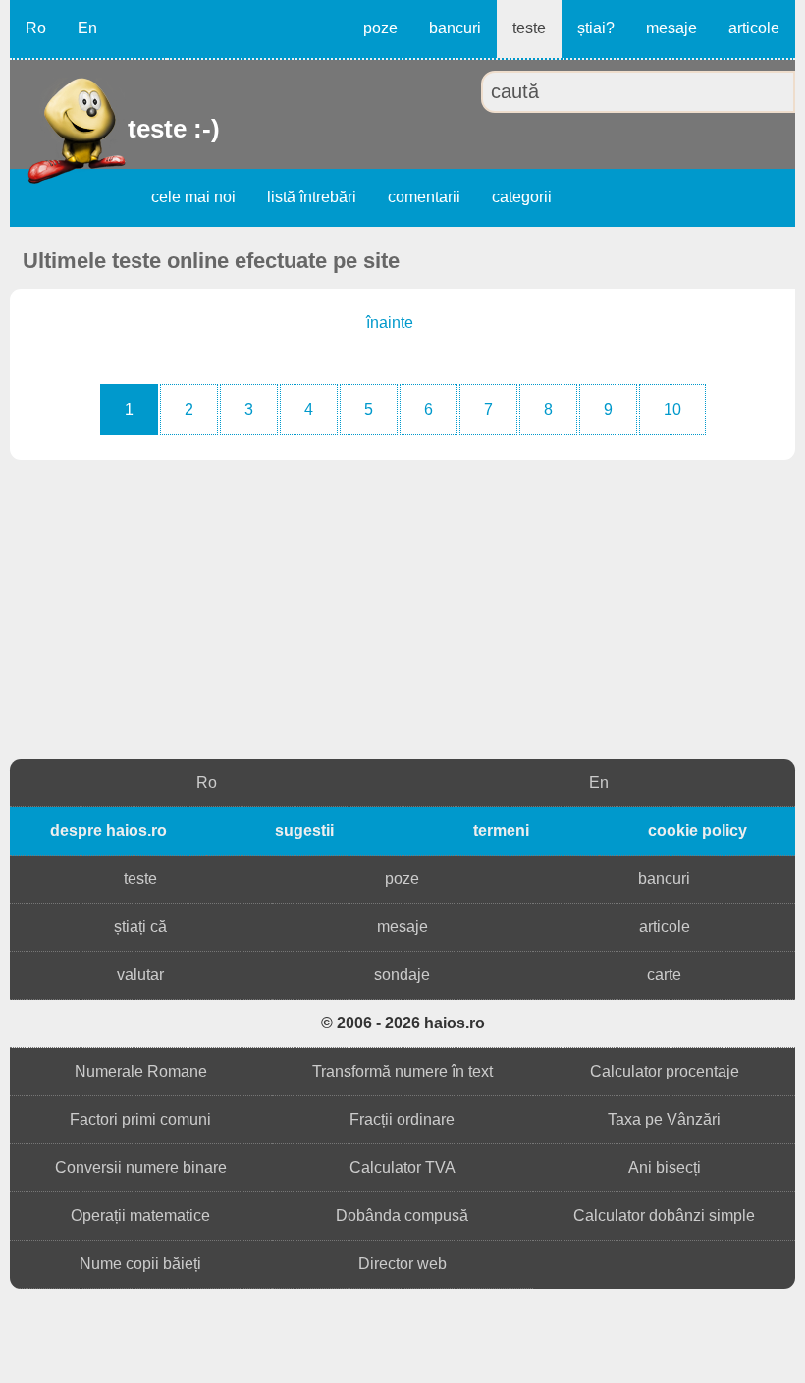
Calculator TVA (402, 1167)
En (87, 28)
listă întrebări (311, 197)
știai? (596, 28)
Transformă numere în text (402, 1071)
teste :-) (130, 128)
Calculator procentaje (664, 1071)
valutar (140, 975)
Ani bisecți (664, 1167)
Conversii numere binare (141, 1167)
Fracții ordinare (402, 1119)
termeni (501, 830)
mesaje (671, 28)
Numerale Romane (141, 1071)
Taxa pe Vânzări (664, 1119)
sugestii (304, 830)
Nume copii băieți (140, 1263)
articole (753, 28)
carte (664, 975)
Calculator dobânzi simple (664, 1215)
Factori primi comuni (140, 1119)
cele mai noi (193, 197)
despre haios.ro (108, 830)
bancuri (455, 28)
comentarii (424, 197)
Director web (402, 1263)
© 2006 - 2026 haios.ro (403, 1023)
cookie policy (697, 830)
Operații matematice (140, 1215)
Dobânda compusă (402, 1215)
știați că (140, 926)
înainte (389, 322)
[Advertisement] (402, 611)
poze (380, 28)
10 (672, 409)
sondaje (402, 975)
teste (529, 28)
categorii (522, 197)
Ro (36, 28)
